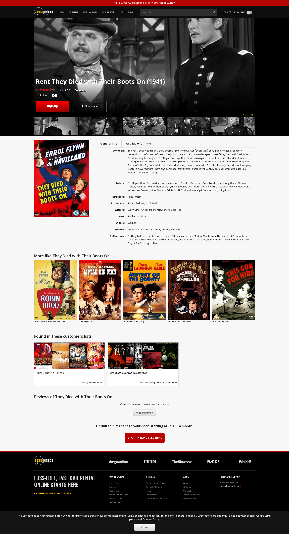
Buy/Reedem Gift (116, 502)
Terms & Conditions (192, 494)
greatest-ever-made (165, 382)
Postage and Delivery (118, 494)
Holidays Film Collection (192, 239)
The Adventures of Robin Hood (49, 321)
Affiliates (187, 487)
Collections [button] (127, 12)
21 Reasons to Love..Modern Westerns (193, 236)
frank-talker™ (96, 382)
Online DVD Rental (154, 487)
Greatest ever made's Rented (129, 373)
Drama (165, 229)
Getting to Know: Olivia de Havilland (158, 239)
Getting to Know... (138, 236)
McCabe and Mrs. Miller (179, 321)
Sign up (52, 106)
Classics (155, 229)
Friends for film (116, 498)
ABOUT (186, 476)
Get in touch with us (229, 486)
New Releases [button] (108, 12)
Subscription (114, 491)
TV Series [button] (73, 12)
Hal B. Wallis (152, 203)
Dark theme (240, 12)
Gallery (247, 115)
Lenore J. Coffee (171, 210)
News (148, 491)
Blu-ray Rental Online (156, 483)
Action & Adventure (139, 229)
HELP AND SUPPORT (231, 476)
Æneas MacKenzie (151, 210)
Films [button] (61, 12)
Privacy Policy (189, 498)
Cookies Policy (151, 519)
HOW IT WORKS (116, 476)
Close (144, 527)
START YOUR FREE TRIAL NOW (144, 3)
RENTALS (150, 476)
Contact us (188, 491)
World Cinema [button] (90, 12)
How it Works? (115, 483)
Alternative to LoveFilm (156, 498)
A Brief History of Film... (146, 243)
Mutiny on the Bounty (133, 321)
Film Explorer (151, 494)
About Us (187, 483)
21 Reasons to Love (159, 236)
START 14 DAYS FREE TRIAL (144, 438)
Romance (175, 229)
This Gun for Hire (220, 321)
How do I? (113, 487)
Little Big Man (85, 321)
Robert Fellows (136, 203)
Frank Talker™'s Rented (50, 373)
